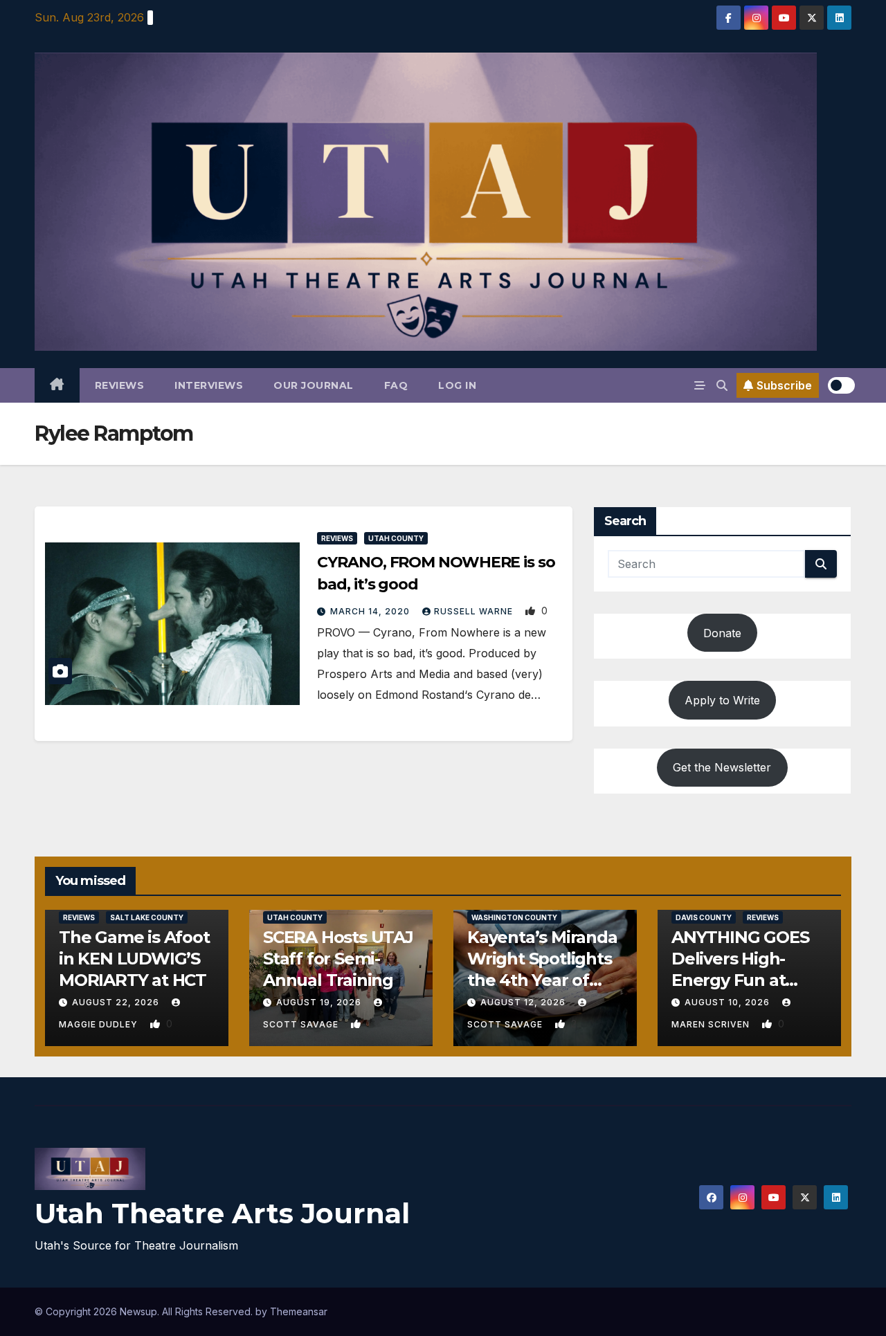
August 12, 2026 (524, 1002)
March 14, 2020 (371, 611)
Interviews (208, 385)
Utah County (396, 538)
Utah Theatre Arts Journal (222, 1213)
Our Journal (313, 385)
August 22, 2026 (117, 1002)
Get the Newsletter (722, 767)
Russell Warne (475, 611)
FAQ (396, 385)
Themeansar (298, 1311)
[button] (721, 385)
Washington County (514, 917)
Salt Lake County (146, 917)
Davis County (704, 917)
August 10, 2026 (728, 1002)
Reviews (120, 385)
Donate (722, 633)
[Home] (57, 385)
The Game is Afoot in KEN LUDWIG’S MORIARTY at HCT (134, 958)
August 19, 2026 (320, 1002)
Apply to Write (722, 700)
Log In (457, 385)
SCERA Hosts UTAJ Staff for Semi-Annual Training (338, 958)
